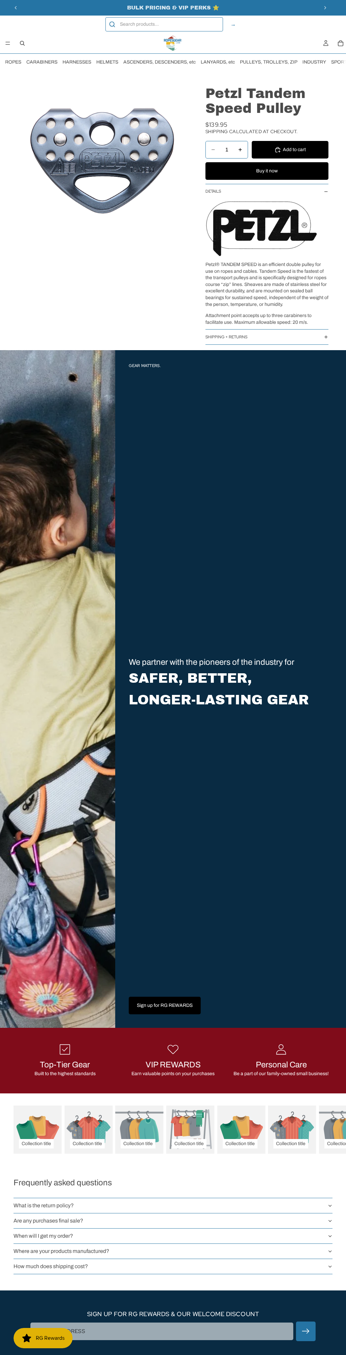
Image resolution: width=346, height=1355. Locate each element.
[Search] (22, 43)
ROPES (13, 62)
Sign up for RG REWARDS (165, 1005)
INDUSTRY (314, 62)
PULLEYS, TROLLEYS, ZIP (268, 62)
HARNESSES (77, 62)
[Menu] (8, 43)
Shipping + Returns (226, 337)
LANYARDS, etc (218, 62)
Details (213, 191)
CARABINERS (41, 62)
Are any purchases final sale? (48, 1221)
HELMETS (107, 62)
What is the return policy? (44, 1205)
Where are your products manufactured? (61, 1251)
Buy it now (267, 170)
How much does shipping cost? (51, 1266)
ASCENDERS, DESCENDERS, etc (159, 62)
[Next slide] (325, 7)
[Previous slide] (15, 7)
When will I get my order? (43, 1236)
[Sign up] (306, 1331)
